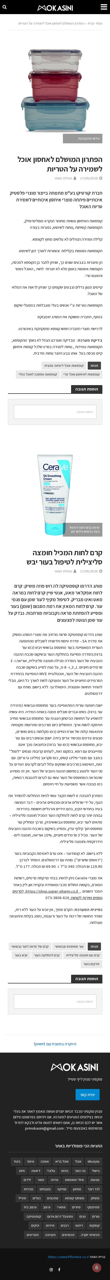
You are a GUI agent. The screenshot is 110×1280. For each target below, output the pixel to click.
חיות (22, 1170)
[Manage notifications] (96, 1267)
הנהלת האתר (63, 178)
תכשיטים (68, 1234)
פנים (83, 1216)
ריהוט (79, 1225)
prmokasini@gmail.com (44, 1128)
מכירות (28, 1189)
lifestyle (94, 1161)
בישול (96, 1170)
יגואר (41, 1179)
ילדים (27, 1179)
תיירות (50, 1225)
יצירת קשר (87, 1094)
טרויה (54, 1179)
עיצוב (46, 1207)
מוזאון (77, 1189)
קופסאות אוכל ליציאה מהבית (63, 365)
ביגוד (17, 1161)
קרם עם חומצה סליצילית (83, 955)
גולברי (51, 1170)
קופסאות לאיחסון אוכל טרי (81, 374)
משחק (95, 1198)
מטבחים (45, 1189)
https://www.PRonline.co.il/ (68, 1256)
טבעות (95, 1179)
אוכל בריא (62, 1161)
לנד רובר (94, 1189)
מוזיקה (62, 1189)
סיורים (76, 1207)
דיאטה (35, 1170)
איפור (30, 1161)
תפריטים (33, 1234)
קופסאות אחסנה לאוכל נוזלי (38, 374)
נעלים (37, 1198)
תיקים (35, 1225)
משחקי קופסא (74, 1198)
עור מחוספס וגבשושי (69, 946)
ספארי (61, 1207)
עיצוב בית (30, 1207)
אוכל (78, 1161)
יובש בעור (21, 955)
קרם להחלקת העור (47, 955)
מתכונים (52, 1198)
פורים (96, 1216)
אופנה (45, 1161)
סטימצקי (93, 1207)
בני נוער (80, 1170)
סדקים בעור (91, 963)
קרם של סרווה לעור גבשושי (30, 946)
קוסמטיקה (34, 1216)
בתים (64, 1170)
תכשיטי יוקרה (90, 1234)
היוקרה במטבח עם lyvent (55, 1043)
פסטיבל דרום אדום (60, 1216)
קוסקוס (94, 1225)
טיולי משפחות (74, 1179)
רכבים (65, 1225)
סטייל (22, 1198)
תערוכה (50, 1234)
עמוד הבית (95, 23)
